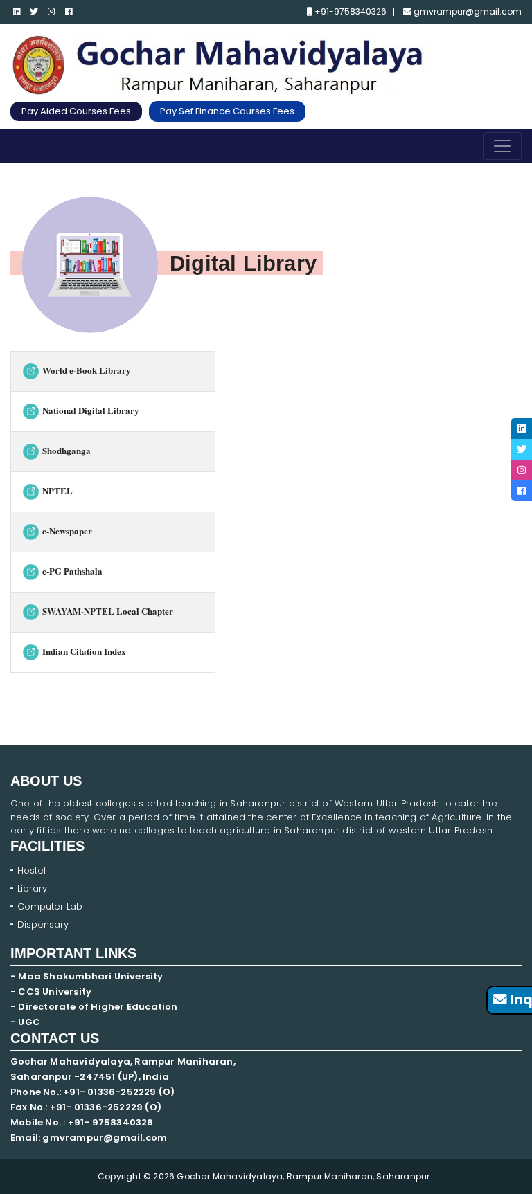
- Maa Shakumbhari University (88, 976)
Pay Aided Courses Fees (76, 111)
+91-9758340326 (349, 12)
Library (32, 888)
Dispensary (43, 924)
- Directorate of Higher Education (95, 1006)
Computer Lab (51, 906)
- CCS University (50, 991)
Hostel (31, 870)
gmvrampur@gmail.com (466, 12)
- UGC (25, 1022)
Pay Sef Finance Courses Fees (227, 111)
